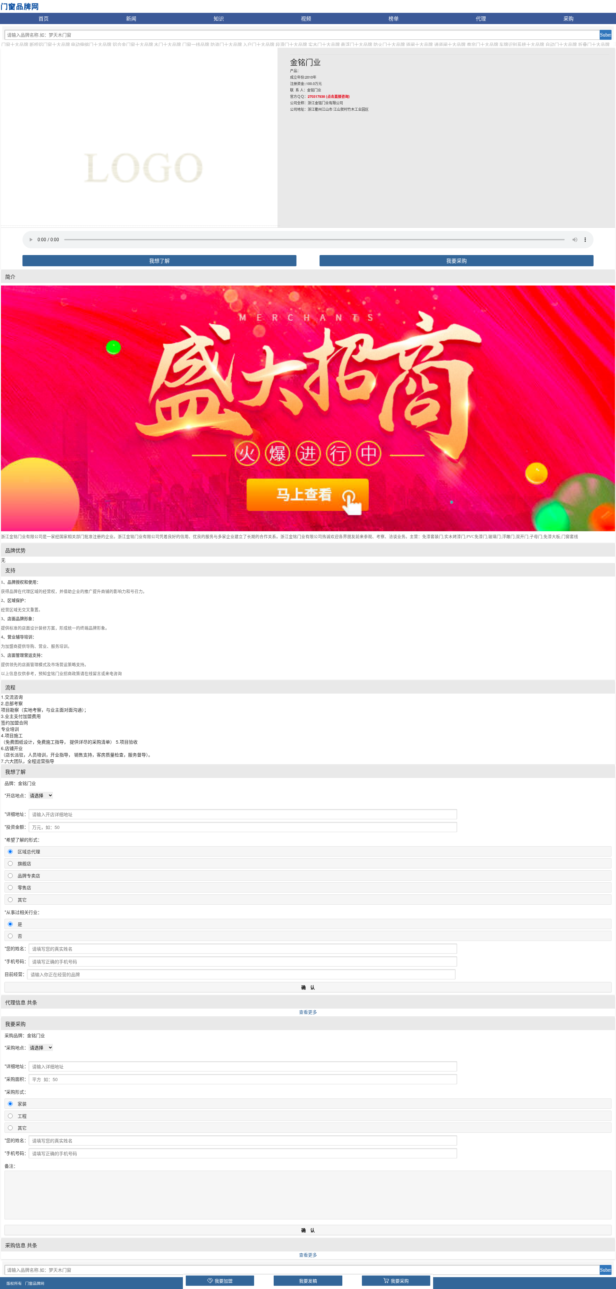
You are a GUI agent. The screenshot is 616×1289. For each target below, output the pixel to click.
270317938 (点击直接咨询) (329, 96)
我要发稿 (308, 1280)
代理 (481, 18)
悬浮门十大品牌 (356, 44)
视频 (306, 18)
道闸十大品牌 (419, 44)
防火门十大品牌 (389, 44)
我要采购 (456, 260)
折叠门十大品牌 (594, 44)
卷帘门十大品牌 (482, 44)
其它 (22, 899)
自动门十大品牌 (561, 44)
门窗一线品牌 (195, 44)
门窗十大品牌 (14, 44)
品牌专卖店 (29, 875)
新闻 (131, 18)
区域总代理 (29, 851)
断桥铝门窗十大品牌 (50, 44)
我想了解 (159, 260)
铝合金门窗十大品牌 (133, 44)
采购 (568, 18)
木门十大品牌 (167, 44)
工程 (22, 1116)
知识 (219, 18)
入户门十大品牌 (258, 44)
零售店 (24, 887)
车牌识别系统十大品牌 (521, 44)
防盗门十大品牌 (226, 44)
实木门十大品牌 (324, 44)
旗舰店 (24, 863)
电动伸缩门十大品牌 (91, 44)
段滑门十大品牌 (291, 44)
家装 (22, 1103)
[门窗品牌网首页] (19, 6)
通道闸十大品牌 (450, 44)
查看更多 (308, 1012)
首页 (43, 18)
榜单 (394, 18)
